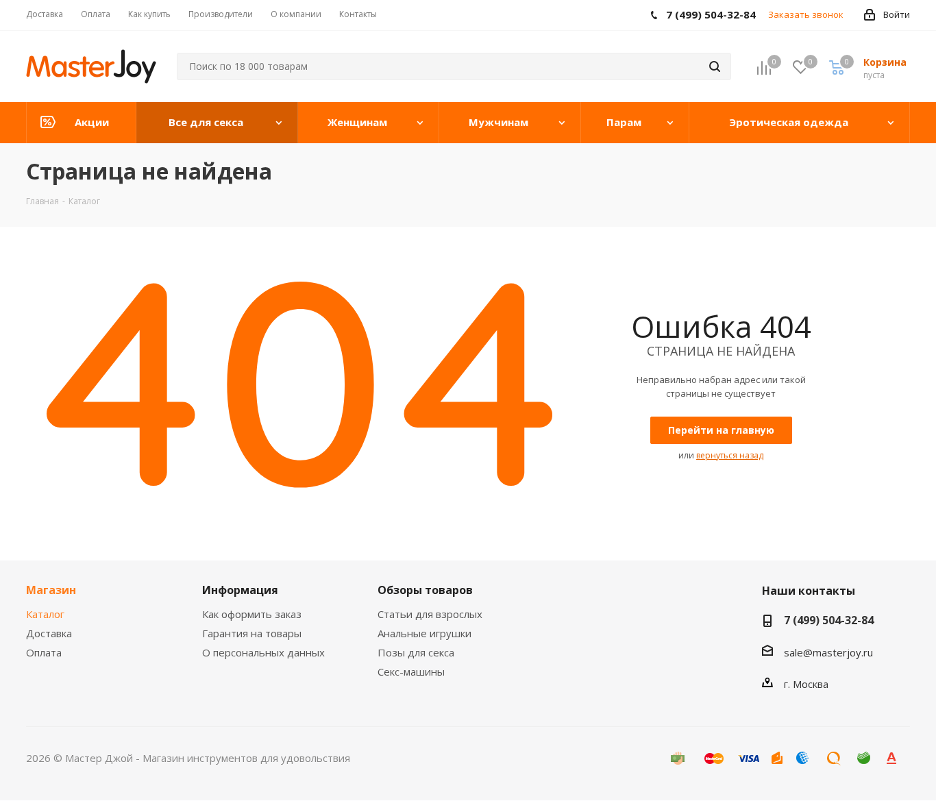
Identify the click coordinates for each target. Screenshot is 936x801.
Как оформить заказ (251, 614)
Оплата (44, 652)
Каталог (45, 614)
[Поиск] (714, 66)
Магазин (51, 589)
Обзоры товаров (425, 589)
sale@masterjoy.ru (828, 652)
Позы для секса (416, 652)
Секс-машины (411, 671)
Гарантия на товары (251, 633)
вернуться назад (729, 455)
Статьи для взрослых (430, 614)
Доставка (49, 633)
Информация (240, 589)
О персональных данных (263, 652)
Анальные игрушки (424, 633)
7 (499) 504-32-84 (829, 620)
